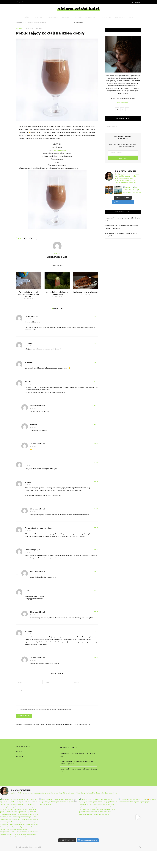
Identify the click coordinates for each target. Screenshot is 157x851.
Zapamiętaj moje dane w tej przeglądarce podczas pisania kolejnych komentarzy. (45, 709)
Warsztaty (78, 22)
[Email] (35, 238)
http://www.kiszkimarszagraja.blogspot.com (47, 496)
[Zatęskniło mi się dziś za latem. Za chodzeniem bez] (127, 190)
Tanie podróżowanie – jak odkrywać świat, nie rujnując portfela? (28, 294)
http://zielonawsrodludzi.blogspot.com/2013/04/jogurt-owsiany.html (71, 618)
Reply (96, 316)
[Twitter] (28, 238)
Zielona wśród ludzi (57, 256)
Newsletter (106, 17)
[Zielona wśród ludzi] (78, 9)
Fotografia (53, 17)
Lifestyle (38, 17)
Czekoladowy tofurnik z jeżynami (85, 292)
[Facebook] (24, 238)
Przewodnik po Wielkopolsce (85, 17)
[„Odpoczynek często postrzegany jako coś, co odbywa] (109, 190)
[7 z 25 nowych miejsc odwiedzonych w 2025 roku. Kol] (118, 190)
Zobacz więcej (122, 103)
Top (140, 847)
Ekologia (66, 17)
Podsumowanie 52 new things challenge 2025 (119, 218)
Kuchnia (19, 28)
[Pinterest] (31, 238)
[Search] (132, 2)
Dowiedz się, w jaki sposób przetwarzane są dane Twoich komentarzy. (68, 724)
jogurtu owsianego (59, 150)
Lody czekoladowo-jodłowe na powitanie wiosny (120, 233)
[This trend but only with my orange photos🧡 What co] (137, 190)
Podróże (25, 17)
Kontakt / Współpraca (124, 17)
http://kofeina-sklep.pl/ (43, 642)
